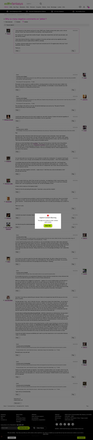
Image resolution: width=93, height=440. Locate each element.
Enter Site (48, 225)
